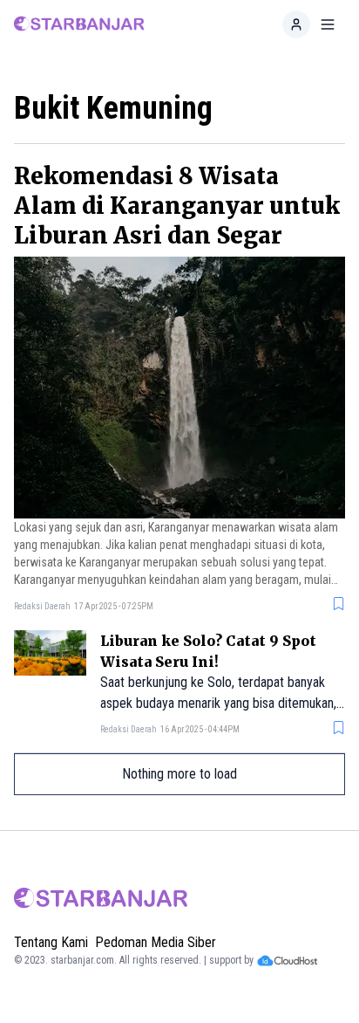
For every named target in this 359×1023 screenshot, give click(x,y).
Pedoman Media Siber (155, 942)
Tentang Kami (51, 942)
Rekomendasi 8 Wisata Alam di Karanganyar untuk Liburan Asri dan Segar (177, 205)
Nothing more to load (179, 774)
